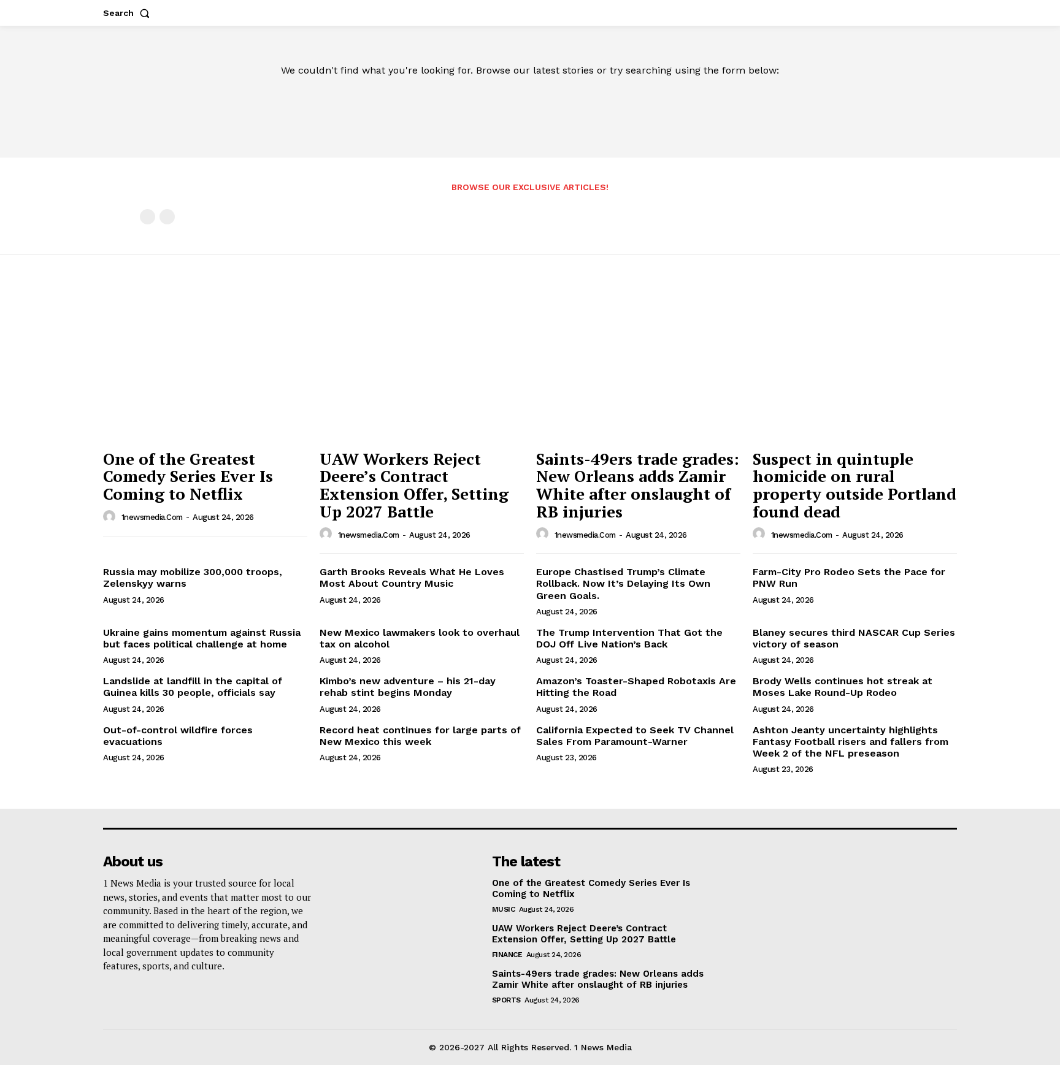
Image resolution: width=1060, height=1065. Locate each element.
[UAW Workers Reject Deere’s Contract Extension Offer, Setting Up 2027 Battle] (422, 366)
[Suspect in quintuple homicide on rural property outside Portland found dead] (855, 366)
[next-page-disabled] (167, 216)
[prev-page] (147, 216)
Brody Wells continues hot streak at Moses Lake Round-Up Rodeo (842, 686)
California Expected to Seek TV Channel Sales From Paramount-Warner (635, 735)
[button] (129, 13)
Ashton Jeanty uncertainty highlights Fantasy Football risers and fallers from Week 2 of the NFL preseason (850, 741)
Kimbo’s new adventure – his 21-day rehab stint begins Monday (408, 686)
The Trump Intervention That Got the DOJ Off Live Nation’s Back (629, 638)
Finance (507, 954)
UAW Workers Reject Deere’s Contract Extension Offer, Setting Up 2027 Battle (414, 485)
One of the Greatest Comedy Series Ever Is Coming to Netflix (188, 476)
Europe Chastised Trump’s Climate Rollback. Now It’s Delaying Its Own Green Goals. (623, 583)
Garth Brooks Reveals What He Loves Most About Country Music (412, 577)
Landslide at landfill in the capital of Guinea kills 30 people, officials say (192, 686)
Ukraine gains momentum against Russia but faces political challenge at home (202, 638)
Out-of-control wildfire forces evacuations (178, 735)
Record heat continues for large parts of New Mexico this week (420, 735)
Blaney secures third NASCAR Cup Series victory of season (854, 638)
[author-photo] (111, 517)
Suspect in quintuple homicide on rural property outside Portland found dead (854, 485)
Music (503, 909)
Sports (506, 1000)
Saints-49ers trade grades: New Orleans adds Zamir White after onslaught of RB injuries (637, 485)
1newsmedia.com (152, 517)
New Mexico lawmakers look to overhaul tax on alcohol (420, 638)
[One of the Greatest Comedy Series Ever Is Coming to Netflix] (205, 366)
